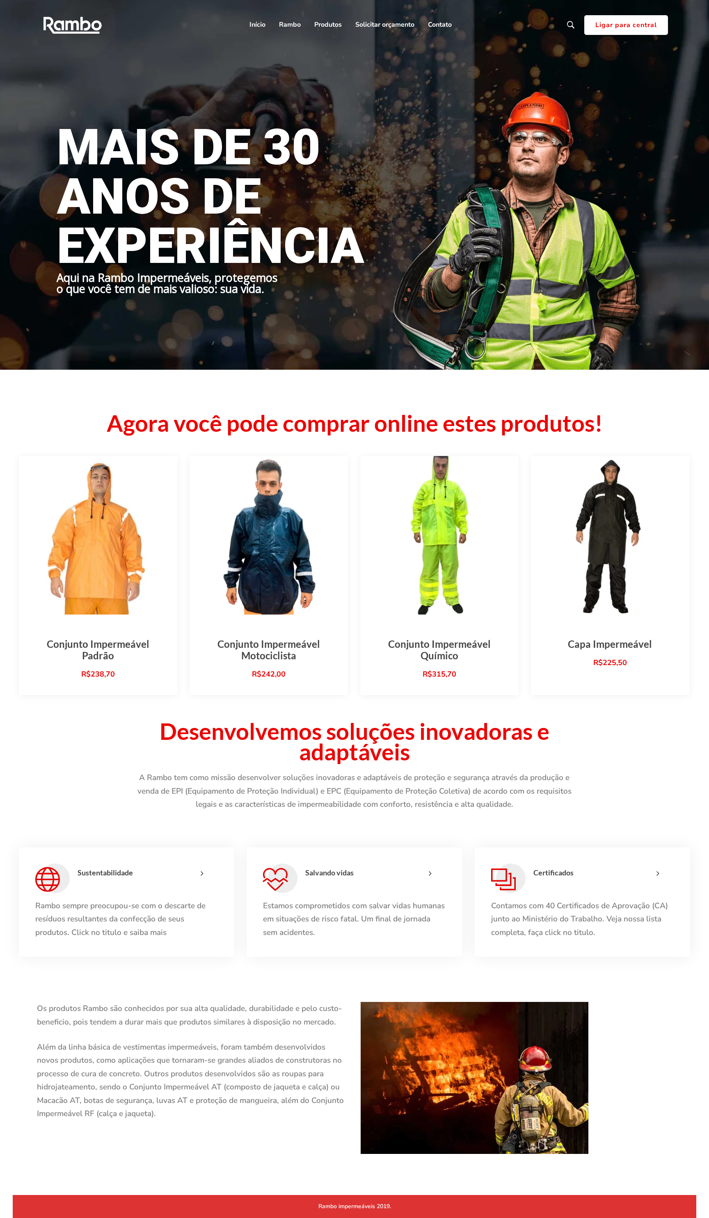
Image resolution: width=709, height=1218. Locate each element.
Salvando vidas (329, 872)
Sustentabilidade (105, 872)
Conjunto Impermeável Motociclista (268, 649)
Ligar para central (626, 25)
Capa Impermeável (610, 644)
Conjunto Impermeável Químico (439, 649)
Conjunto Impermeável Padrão (98, 649)
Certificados (553, 872)
